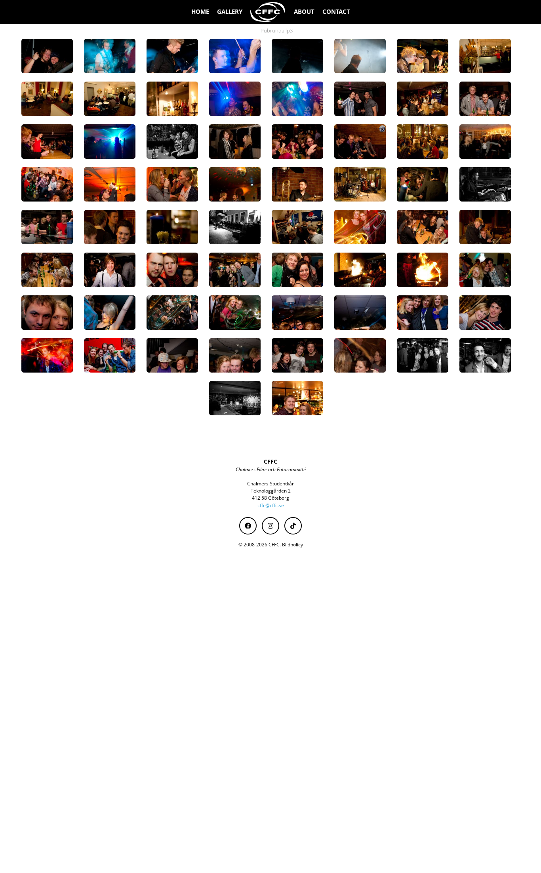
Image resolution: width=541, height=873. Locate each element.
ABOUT (304, 11)
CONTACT (336, 11)
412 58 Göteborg (270, 498)
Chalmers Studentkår (270, 483)
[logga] (268, 12)
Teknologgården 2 (271, 490)
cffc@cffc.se (270, 505)
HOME (200, 11)
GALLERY (229, 11)
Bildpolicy (292, 544)
